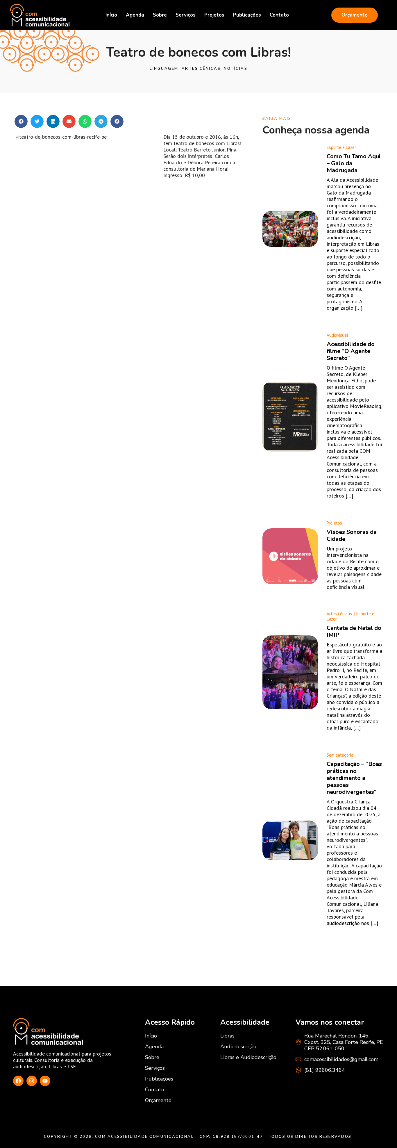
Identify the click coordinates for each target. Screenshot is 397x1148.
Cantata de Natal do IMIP (354, 631)
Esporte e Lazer (341, 147)
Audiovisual (337, 335)
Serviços (186, 15)
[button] (21, 121)
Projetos (214, 15)
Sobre (160, 15)
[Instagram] (31, 1081)
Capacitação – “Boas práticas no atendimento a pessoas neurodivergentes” (354, 778)
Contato (279, 15)
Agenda (135, 15)
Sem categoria (340, 755)
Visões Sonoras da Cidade (352, 535)
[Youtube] (45, 1081)
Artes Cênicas (201, 68)
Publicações (247, 15)
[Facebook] (18, 1081)
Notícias (235, 68)
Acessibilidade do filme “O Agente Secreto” (351, 351)
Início (111, 15)
